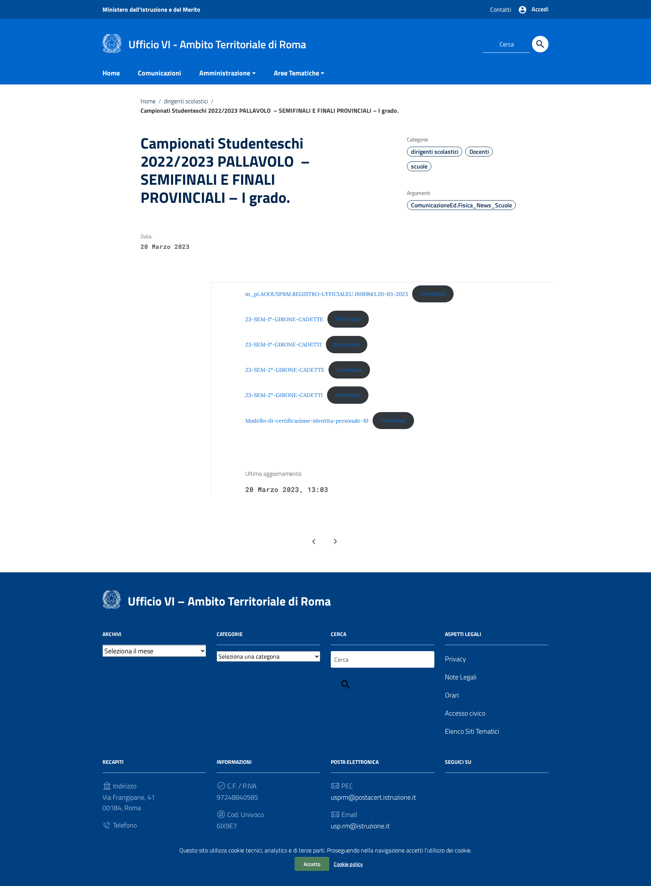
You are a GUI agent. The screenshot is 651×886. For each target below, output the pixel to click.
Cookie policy (348, 864)
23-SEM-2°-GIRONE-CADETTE (284, 369)
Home (111, 73)
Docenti (479, 151)
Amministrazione (224, 73)
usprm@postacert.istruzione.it (373, 797)
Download (433, 293)
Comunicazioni (159, 73)
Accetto (312, 864)
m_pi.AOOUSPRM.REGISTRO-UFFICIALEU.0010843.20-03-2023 (326, 293)
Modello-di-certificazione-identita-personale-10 (306, 420)
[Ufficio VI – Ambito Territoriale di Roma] (111, 43)
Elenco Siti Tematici (472, 731)
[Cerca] (540, 44)
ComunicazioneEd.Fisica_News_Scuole (461, 205)
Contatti (500, 9)
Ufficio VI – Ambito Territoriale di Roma (229, 601)
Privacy (455, 659)
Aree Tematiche (296, 73)
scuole (419, 166)
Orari (452, 695)
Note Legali (461, 677)
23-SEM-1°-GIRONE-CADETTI (283, 344)
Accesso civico (465, 713)
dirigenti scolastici (186, 101)
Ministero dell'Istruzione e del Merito (151, 9)
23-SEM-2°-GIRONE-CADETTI (284, 395)
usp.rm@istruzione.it (360, 826)
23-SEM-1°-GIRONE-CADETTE (284, 319)
